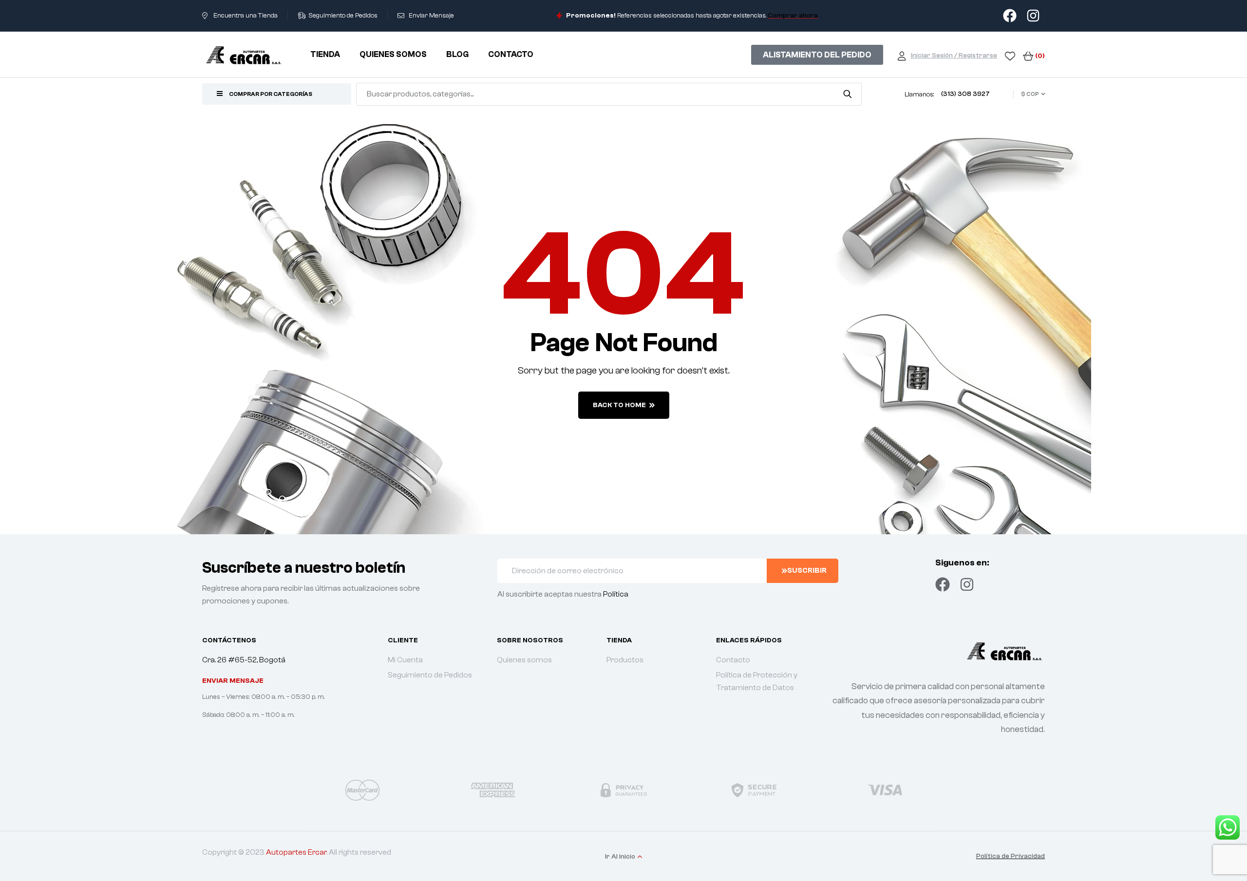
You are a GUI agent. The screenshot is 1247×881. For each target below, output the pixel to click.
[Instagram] (967, 584)
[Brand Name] (362, 790)
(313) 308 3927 (965, 94)
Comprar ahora (793, 15)
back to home (619, 405)
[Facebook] (942, 584)
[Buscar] (847, 94)
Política (615, 594)
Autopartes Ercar (296, 852)
